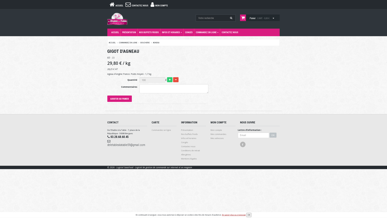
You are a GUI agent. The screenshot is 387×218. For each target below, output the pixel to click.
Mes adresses (217, 138)
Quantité (132, 79)
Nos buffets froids (149, 32)
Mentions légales (189, 158)
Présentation (129, 32)
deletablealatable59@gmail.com (126, 145)
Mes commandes (218, 134)
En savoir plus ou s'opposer (234, 215)
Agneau (156, 42)
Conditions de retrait (190, 150)
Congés (189, 32)
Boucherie (145, 42)
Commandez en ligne (206, 32)
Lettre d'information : (250, 130)
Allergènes (186, 154)
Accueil (115, 32)
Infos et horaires (171, 32)
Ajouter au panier (119, 98)
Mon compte (216, 130)
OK (273, 135)
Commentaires (129, 86)
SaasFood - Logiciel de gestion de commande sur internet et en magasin (158, 167)
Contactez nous (230, 32)
